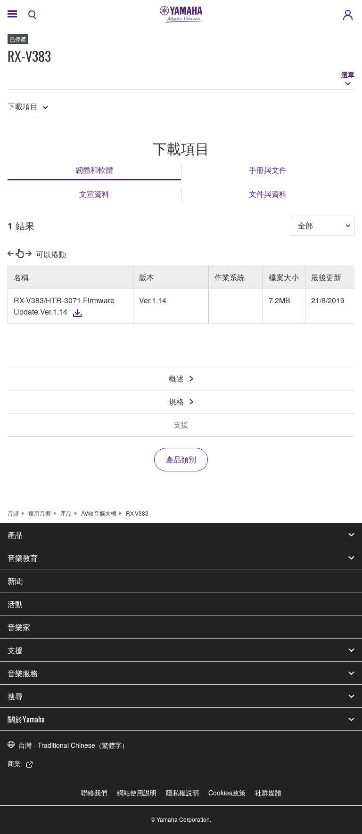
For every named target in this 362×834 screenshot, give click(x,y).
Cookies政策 (227, 792)
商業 (14, 763)
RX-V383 (137, 513)
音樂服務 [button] (23, 673)
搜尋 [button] (15, 696)
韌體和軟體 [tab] (94, 169)
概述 (176, 378)
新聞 (15, 580)
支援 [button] (15, 650)
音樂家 (19, 626)
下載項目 (23, 106)
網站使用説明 (136, 792)
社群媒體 (268, 792)
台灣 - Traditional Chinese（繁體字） (73, 745)
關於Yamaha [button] (26, 719)
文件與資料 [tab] (268, 193)
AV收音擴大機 (98, 513)
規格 (176, 401)
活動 (15, 603)
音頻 (13, 513)
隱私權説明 (182, 792)
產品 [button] (15, 534)
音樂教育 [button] (23, 557)
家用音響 (39, 513)
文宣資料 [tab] (94, 193)
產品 (66, 513)
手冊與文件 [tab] (268, 169)
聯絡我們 (94, 792)
